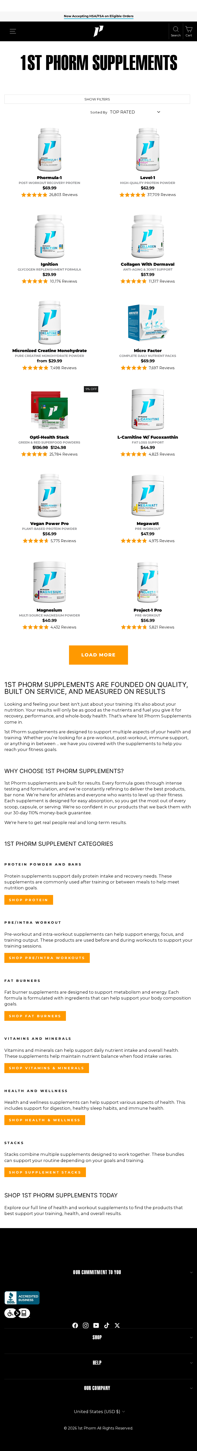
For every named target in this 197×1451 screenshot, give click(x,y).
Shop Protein (28, 900)
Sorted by (98, 112)
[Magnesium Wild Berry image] (49, 582)
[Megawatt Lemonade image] (148, 495)
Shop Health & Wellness (45, 1120)
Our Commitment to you (97, 1272)
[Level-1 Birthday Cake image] (148, 150)
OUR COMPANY (97, 1388)
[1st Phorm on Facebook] (75, 1325)
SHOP (97, 1337)
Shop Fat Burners (35, 1016)
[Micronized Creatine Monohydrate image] (49, 323)
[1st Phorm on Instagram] (85, 1325)
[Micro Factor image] (148, 323)
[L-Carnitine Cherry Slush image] (148, 409)
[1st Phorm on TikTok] (107, 1325)
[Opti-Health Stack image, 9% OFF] (49, 409)
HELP (97, 1363)
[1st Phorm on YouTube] (96, 1325)
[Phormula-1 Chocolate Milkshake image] (49, 150)
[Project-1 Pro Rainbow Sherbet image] (148, 582)
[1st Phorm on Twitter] (117, 1325)
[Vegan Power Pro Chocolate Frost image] (49, 495)
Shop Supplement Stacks (45, 1172)
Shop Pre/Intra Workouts (47, 958)
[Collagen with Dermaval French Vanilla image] (148, 236)
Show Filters (97, 99)
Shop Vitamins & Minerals (46, 1068)
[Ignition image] (49, 236)
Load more (98, 655)
